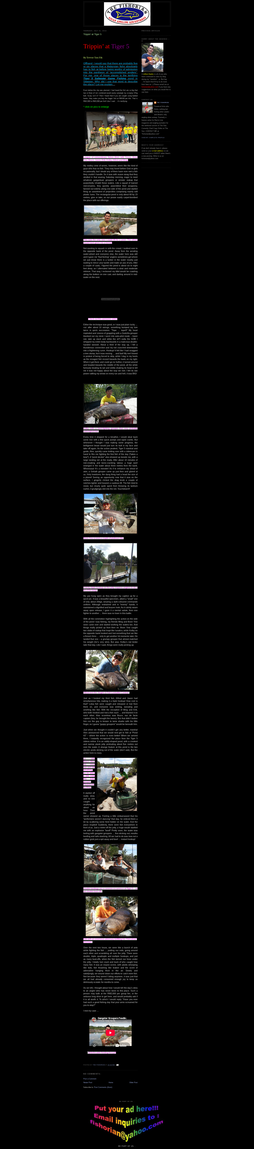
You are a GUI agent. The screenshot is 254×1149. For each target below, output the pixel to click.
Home (111, 1082)
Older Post (133, 1082)
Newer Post (87, 1082)
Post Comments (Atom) (103, 1087)
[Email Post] (117, 1065)
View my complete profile (153, 137)
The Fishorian (163, 102)
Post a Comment (89, 1079)
